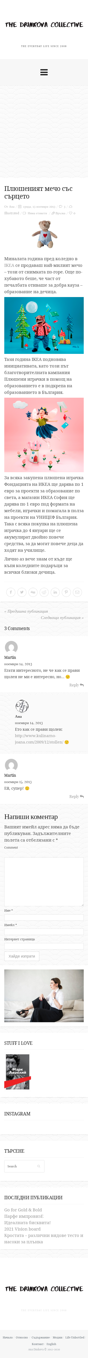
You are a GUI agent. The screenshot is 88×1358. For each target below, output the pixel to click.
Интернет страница (19, 939)
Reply (74, 685)
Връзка (60, 213)
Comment (11, 847)
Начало (8, 1337)
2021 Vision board (22, 1229)
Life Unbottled (74, 1337)
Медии (57, 1337)
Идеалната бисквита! (27, 1222)
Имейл (10, 925)
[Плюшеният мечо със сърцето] (44, 234)
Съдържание (41, 1337)
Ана (12, 206)
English (51, 1344)
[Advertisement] (44, 132)
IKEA (9, 265)
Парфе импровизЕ (23, 1216)
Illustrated (11, 213)
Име (8, 910)
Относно (22, 1337)
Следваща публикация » (62, 617)
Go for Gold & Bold (23, 1210)
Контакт (38, 1344)
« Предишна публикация (26, 611)
